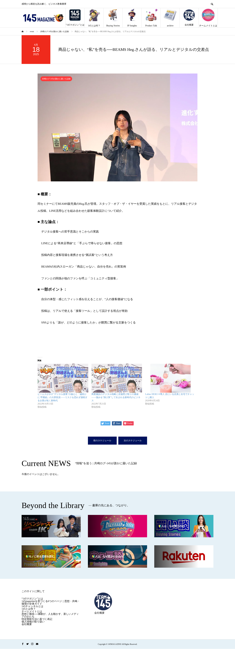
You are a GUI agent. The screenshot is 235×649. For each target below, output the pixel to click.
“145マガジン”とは (75, 25)
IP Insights (132, 25)
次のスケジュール (133, 440)
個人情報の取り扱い (33, 621)
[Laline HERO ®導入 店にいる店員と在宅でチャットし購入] (170, 378)
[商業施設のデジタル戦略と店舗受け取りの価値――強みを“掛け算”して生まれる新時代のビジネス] (116, 378)
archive (170, 25)
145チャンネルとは (32, 606)
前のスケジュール (102, 440)
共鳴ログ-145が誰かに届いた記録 (56, 79)
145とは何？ (94, 25)
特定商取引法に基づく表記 (37, 619)
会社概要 (189, 25)
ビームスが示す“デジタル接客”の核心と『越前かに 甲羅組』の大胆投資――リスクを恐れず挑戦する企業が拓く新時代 (62, 397)
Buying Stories (113, 25)
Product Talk (151, 25)
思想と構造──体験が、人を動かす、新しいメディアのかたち (50, 615)
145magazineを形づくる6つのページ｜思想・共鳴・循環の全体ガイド (51, 602)
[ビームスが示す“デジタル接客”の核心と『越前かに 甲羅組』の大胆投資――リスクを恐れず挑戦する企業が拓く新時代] (63, 378)
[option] (117, 127)
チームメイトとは (208, 25)
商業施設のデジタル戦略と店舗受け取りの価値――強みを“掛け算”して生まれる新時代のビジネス (115, 397)
